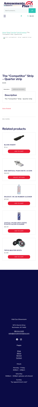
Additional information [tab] (18, 89)
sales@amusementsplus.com (19, 333)
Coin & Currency (21, 32)
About (19, 353)
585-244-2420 (19, 331)
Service (19, 356)
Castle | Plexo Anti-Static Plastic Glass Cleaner (15, 223)
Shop (8, 32)
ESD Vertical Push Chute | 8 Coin (18, 170)
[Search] (32, 10)
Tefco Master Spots (13, 250)
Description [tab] (7, 89)
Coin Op (13, 32)
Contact (19, 358)
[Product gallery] (19, 53)
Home (4, 32)
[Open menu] (4, 16)
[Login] (21, 15)
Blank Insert (10, 144)
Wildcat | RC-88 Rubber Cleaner (18, 196)
